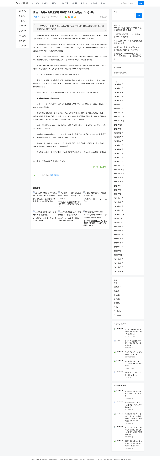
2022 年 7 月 (118, 267)
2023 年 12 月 (119, 214)
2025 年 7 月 (118, 137)
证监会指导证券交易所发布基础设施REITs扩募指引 (133, 393)
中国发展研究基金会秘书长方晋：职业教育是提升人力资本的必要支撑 (133, 443)
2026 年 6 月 (118, 92)
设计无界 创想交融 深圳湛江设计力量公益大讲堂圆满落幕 (133, 343)
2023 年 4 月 (118, 247)
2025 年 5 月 (118, 145)
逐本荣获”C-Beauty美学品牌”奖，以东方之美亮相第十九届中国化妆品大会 (128, 56)
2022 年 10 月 (119, 255)
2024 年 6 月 (118, 190)
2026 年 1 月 (118, 113)
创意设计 (74, 3)
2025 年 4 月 (118, 149)
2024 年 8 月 (118, 182)
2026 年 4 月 (118, 100)
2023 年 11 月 (119, 218)
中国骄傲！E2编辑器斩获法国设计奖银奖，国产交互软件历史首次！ (70, 204)
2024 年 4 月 (118, 198)
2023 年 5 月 (118, 243)
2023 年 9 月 (118, 227)
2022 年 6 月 (118, 271)
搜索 (140, 3)
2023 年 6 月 (118, 239)
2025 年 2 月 (118, 157)
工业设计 (104, 3)
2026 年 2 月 (118, 109)
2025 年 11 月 (119, 121)
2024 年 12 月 (119, 166)
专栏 (115, 283)
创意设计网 (22, 3)
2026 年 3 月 (118, 105)
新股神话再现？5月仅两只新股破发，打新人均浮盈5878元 (133, 405)
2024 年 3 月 (118, 202)
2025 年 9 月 (118, 129)
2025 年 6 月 (118, 141)
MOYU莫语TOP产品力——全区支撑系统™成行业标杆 (133, 363)
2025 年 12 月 (119, 117)
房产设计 (64, 3)
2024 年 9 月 (118, 178)
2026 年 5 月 (118, 96)
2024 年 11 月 (119, 170)
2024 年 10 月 (119, 174)
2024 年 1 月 (118, 210)
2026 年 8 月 (118, 84)
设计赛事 (94, 3)
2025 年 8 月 (118, 133)
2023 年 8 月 (118, 231)
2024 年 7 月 (118, 186)
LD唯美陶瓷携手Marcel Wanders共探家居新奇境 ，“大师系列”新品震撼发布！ (95, 223)
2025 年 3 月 (118, 153)
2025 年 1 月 (118, 161)
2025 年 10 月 (119, 125)
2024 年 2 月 (118, 206)
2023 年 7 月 (118, 235)
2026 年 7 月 (118, 88)
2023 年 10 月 (119, 222)
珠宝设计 (45, 3)
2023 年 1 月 (118, 251)
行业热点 (84, 3)
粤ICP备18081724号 (124, 459)
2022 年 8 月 (118, 263)
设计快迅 (35, 3)
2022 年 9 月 (118, 259)
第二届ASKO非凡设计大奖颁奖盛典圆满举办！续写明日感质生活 (133, 332)
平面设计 (55, 3)
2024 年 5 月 (118, 194)
